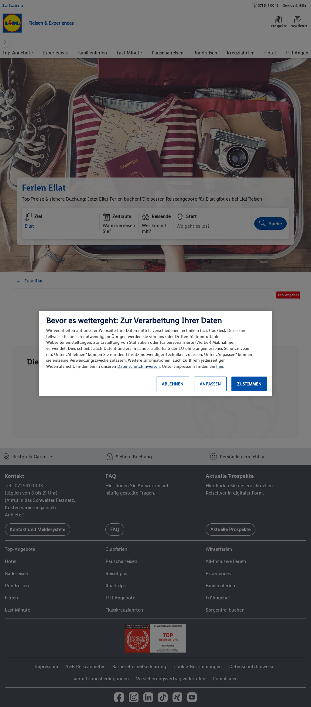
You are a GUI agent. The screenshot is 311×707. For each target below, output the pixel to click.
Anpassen (210, 384)
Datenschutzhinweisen (138, 366)
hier (219, 366)
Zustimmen (249, 384)
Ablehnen (172, 384)
